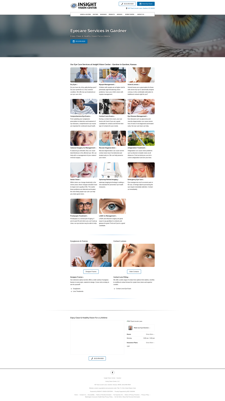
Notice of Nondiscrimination (104, 394)
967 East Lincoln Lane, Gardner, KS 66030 (141, 8)
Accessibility (91, 394)
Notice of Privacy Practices (132, 394)
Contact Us (140, 14)
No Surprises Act (118, 394)
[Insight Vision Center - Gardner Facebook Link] (112, 372)
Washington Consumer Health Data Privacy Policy (99, 397)
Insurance (103, 14)
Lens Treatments (78, 291)
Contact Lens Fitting (120, 277)
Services (119, 14)
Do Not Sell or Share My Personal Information (127, 397)
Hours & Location (85, 14)
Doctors (95, 14)
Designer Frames (76, 277)
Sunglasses (76, 288)
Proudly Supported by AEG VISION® (125, 391)
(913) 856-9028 (126, 384)
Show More (149, 334)
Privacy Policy (145, 394)
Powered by (101, 391)
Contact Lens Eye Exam (123, 288)
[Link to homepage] (87, 6)
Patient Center (129, 14)
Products (112, 14)
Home (76, 394)
